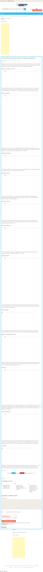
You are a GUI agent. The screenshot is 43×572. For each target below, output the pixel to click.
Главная (2, 16)
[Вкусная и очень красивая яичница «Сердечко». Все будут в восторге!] (21, 483)
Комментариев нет (17, 60)
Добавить (11, 567)
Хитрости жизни (10, 1)
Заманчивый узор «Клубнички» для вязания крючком (6, 486)
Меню (2, 13)
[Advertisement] (5, 39)
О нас (20, 567)
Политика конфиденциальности (28, 567)
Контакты (16, 567)
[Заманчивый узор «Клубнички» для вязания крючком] (8, 483)
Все (6, 16)
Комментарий (4, 498)
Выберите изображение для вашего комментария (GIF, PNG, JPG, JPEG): (16, 522)
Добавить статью (37, 10)
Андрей (4, 60)
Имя (2, 511)
